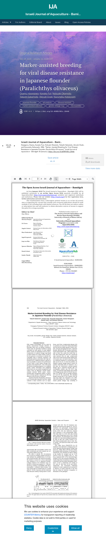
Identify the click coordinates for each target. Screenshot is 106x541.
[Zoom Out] (66, 179)
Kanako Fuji (45, 93)
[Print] (20, 179)
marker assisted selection (32, 106)
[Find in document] (93, 179)
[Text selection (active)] (56, 179)
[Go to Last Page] (45, 178)
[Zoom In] (69, 179)
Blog (66, 22)
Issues (57, 22)
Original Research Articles (36, 53)
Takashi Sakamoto (29, 97)
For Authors (20, 22)
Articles (5, 22)
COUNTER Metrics (32, 514)
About (48, 22)
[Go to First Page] (25, 178)
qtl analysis (47, 103)
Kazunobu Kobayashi (64, 97)
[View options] (15, 179)
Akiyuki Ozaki (46, 97)
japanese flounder (29, 103)
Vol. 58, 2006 (25, 59)
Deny (30, 528)
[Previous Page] (29, 178)
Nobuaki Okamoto (61, 93)
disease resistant (64, 103)
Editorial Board (35, 22)
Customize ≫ (54, 529)
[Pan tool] (50, 179)
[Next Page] (41, 178)
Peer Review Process (27, 28)
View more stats (92, 168)
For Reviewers (8, 28)
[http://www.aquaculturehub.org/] (45, 195)
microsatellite (76, 106)
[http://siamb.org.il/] (57, 196)
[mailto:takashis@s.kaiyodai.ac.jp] (68, 378)
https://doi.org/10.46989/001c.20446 (52, 111)
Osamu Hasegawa (29, 93)
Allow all (76, 528)
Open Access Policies (82, 22)
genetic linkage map (56, 106)
